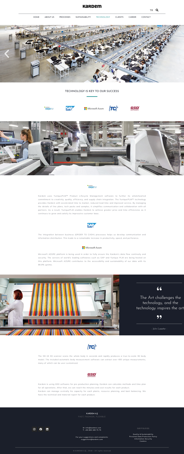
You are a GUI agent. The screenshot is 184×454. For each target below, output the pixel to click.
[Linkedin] (47, 429)
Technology (103, 17)
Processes (64, 17)
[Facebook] (40, 429)
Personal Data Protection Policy (143, 436)
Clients (119, 17)
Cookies (143, 441)
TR (151, 10)
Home (36, 17)
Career (132, 17)
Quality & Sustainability (143, 434)
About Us (49, 17)
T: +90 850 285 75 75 (92, 430)
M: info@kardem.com (92, 428)
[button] (6, 53)
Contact (146, 17)
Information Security (143, 439)
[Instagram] (34, 429)
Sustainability (83, 17)
